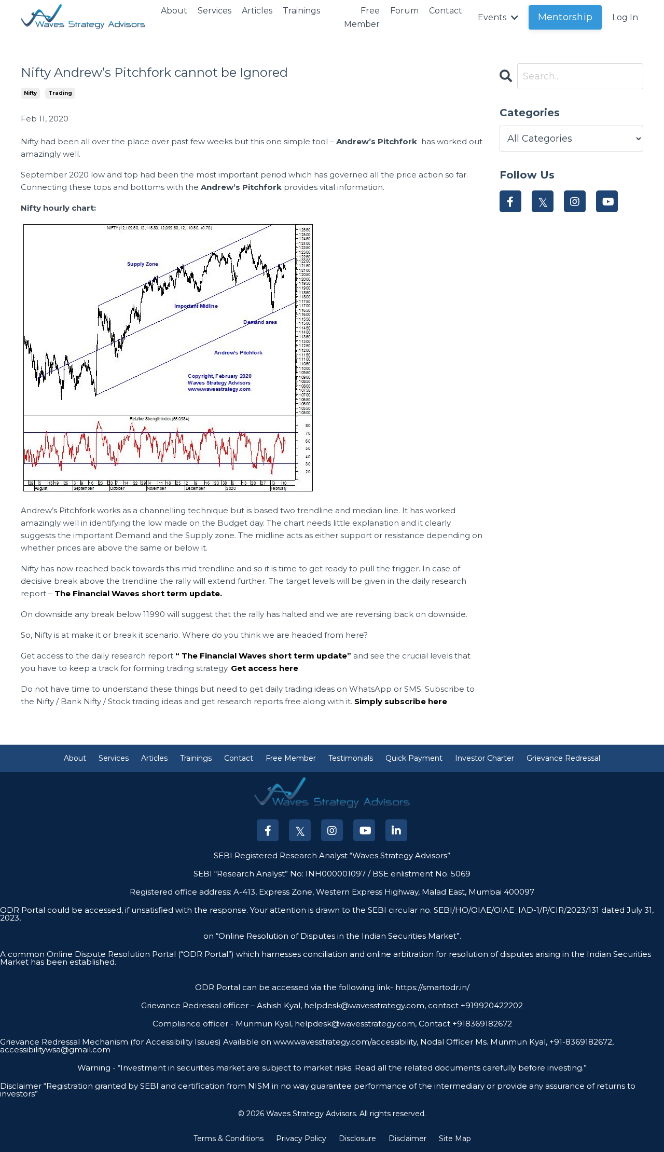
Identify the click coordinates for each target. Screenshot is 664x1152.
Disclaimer (407, 1138)
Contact (445, 11)
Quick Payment (413, 758)
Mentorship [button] (565, 17)
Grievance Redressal (563, 758)
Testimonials (350, 758)
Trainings (301, 11)
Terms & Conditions (228, 1138)
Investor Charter (484, 758)
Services (214, 11)
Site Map (455, 1138)
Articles (257, 11)
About (174, 11)
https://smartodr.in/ (431, 987)
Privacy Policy (301, 1138)
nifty (30, 93)
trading (60, 93)
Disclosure (357, 1138)
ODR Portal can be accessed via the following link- (294, 987)
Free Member (362, 17)
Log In (625, 17)
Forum (404, 11)
